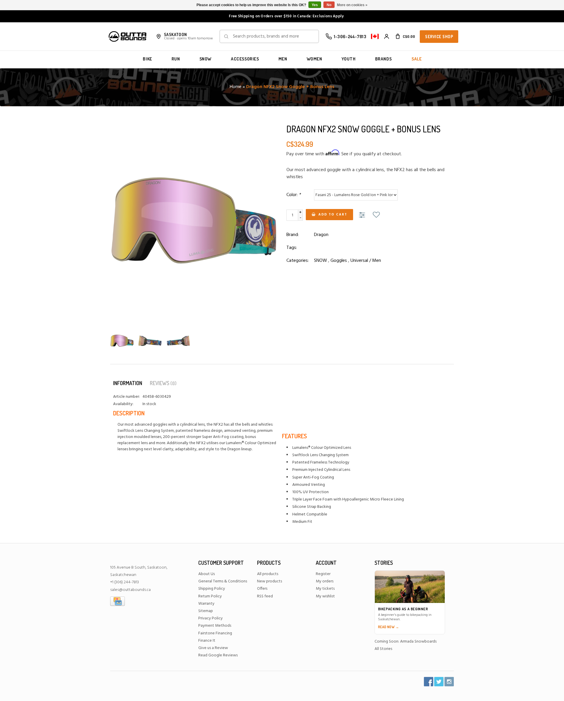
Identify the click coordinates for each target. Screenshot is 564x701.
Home (235, 87)
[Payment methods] (117, 601)
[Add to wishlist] (376, 215)
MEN (282, 59)
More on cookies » (352, 5)
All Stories (383, 649)
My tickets (325, 588)
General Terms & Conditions (222, 581)
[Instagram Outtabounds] (449, 681)
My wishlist (325, 596)
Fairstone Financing (215, 633)
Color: (293, 195)
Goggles (338, 260)
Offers (262, 588)
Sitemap (205, 611)
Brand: (292, 235)
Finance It (206, 640)
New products (269, 581)
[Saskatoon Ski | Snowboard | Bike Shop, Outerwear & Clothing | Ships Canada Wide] (127, 36)
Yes (315, 5)
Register (323, 574)
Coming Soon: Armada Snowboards (406, 641)
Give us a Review (213, 648)
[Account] (386, 36)
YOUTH (349, 59)
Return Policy (210, 596)
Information (127, 383)
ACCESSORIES (245, 59)
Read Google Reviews (218, 655)
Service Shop (439, 36)
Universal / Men (365, 260)
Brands (383, 59)
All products (267, 574)
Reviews (163, 383)
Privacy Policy (210, 618)
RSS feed (265, 596)
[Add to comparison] (363, 215)
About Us (206, 574)
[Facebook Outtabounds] (428, 681)
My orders (324, 581)
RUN (176, 59)
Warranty (206, 603)
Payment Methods (214, 625)
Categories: (297, 260)
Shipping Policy (211, 588)
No (329, 5)
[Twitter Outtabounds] (439, 681)
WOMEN (314, 59)
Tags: (291, 248)
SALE (417, 59)
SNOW (205, 59)
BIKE (147, 59)
